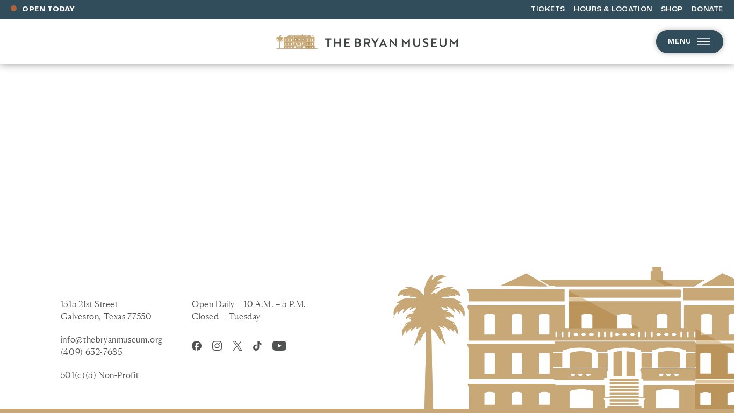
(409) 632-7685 (92, 351)
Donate (707, 9)
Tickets (548, 9)
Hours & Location (613, 9)
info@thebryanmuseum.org (112, 339)
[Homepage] (367, 41)
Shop (672, 9)
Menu (680, 42)
